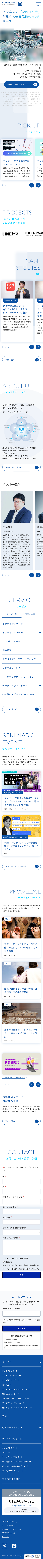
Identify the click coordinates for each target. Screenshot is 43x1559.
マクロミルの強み (11, 1479)
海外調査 (5, 1385)
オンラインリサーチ (10, 1371)
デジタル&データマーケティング (14, 1389)
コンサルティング (9, 1394)
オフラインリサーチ (10, 1375)
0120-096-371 (21, 1501)
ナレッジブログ (8, 1448)
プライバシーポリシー (8, 1525)
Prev (32, 185)
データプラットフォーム (11, 1403)
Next (39, 185)
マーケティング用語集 (10, 1457)
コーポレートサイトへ (8, 1521)
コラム (4, 1452)
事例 (4, 1415)
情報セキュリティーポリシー (10, 1529)
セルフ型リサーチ (9, 1380)
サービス (6, 1362)
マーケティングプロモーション (14, 1398)
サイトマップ (5, 1536)
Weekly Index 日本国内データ (13, 1466)
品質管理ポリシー (7, 1532)
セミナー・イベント (12, 1427)
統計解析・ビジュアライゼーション (15, 1407)
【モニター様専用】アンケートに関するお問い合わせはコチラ (21, 1510)
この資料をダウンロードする (13, 1077)
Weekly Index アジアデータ (12, 1470)
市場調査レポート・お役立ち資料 (15, 1461)
